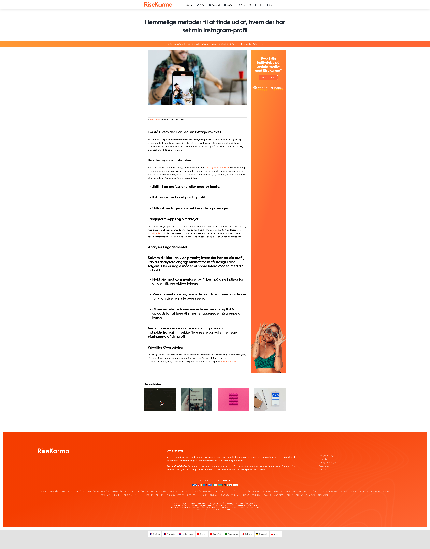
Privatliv (323, 459)
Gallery (162, 393)
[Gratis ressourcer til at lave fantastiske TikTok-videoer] (196, 399)
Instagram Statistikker (218, 167)
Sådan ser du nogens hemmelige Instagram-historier (231, 394)
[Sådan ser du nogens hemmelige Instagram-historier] (233, 399)
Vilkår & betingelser (328, 456)
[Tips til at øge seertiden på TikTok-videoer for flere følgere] (160, 399)
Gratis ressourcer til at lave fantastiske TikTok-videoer (195, 394)
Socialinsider (154, 233)
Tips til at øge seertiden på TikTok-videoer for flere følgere (158, 393)
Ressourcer (324, 466)
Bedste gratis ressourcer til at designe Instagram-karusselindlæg (268, 393)
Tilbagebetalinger (327, 462)
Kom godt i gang (249, 44)
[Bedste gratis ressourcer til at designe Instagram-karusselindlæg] (270, 399)
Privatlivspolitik (228, 361)
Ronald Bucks (155, 119)
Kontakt (323, 469)
